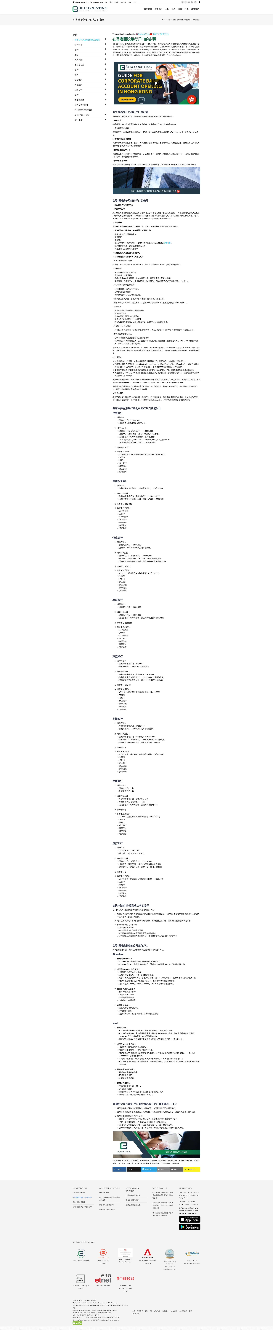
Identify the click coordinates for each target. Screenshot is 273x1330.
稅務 (76, 54)
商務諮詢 (78, 84)
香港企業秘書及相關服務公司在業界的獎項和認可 (162, 1214)
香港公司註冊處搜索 (106, 1205)
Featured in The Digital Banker (81, 1286)
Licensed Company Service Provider (125, 1260)
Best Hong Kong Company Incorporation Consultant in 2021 (170, 1265)
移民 (76, 74)
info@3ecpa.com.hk (81, 2)
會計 (76, 49)
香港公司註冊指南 (79, 1202)
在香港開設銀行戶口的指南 (82, 1197)
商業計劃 (167, 243)
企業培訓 (78, 79)
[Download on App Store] (189, 1219)
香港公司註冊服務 (79, 1192)
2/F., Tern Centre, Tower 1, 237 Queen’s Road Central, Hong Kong (189, 1195)
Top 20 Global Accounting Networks (192, 1261)
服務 (75, 34)
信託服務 (78, 120)
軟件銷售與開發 (81, 105)
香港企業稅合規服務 (133, 1205)
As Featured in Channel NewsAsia (147, 1261)
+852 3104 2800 (98, 2)
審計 (76, 69)
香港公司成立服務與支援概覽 (87, 39)
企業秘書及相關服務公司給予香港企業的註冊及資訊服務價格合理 (162, 1195)
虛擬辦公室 (79, 64)
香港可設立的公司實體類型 (82, 1207)
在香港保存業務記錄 (133, 1195)
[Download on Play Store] (189, 1227)
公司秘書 (78, 44)
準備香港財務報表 (132, 1200)
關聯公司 (78, 89)
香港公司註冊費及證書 (107, 1209)
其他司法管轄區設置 (83, 110)
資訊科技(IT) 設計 (82, 115)
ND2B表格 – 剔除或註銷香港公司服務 (109, 1198)
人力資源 (78, 59)
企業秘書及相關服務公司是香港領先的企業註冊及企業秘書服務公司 (162, 1205)
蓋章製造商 (79, 99)
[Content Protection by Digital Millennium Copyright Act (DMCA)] (77, 1324)
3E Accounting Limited (95, 1317)
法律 (76, 94)
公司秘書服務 (104, 1192)
